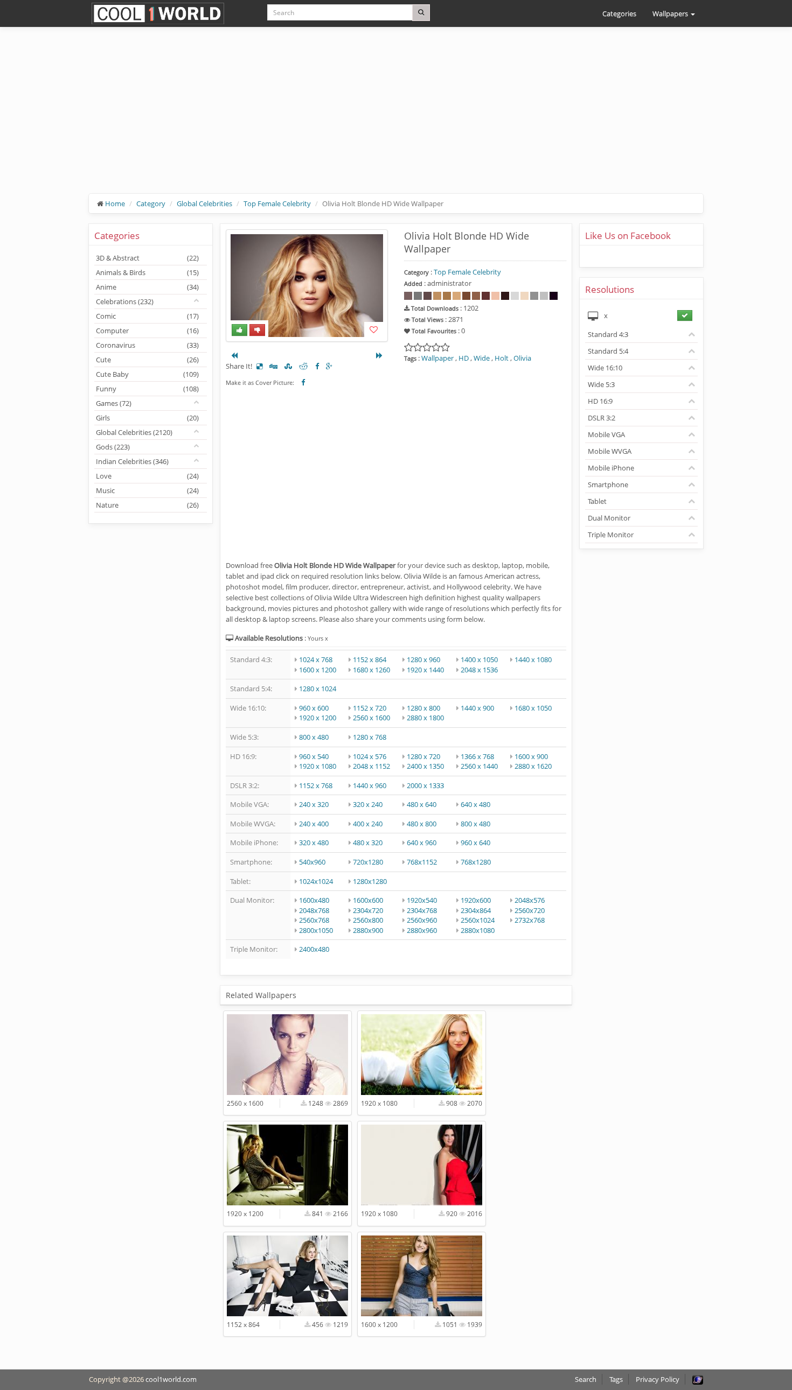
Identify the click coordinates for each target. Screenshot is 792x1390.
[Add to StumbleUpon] (288, 366)
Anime (147, 287)
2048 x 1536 (479, 670)
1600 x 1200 (317, 670)
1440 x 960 (369, 785)
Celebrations (125, 301)
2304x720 (368, 910)
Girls (147, 418)
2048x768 (314, 910)
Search (585, 1379)
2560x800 (368, 920)
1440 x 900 (477, 708)
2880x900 (368, 930)
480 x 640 (421, 804)
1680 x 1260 (371, 670)
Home (115, 203)
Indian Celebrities (132, 461)
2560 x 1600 (371, 717)
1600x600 (368, 900)
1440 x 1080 (533, 659)
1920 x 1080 (317, 766)
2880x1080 (478, 930)
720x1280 (368, 862)
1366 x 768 (477, 756)
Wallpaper (437, 358)
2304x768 (422, 910)
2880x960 (422, 930)
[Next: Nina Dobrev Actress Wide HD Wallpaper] (379, 355)
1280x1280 (370, 881)
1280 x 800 (423, 708)
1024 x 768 (315, 659)
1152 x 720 (369, 708)
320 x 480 (314, 842)
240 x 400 (314, 824)
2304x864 (476, 910)
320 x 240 (368, 804)
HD (463, 358)
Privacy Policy (657, 1379)
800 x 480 (314, 737)
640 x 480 (475, 804)
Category (150, 203)
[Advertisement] (396, 118)
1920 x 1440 (425, 670)
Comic (147, 316)
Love (147, 476)
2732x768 (530, 920)
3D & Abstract (147, 258)
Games (113, 403)
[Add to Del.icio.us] (259, 366)
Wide (482, 358)
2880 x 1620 (533, 766)
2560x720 (530, 910)
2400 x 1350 (425, 766)
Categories (619, 13)
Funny (147, 389)
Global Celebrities (204, 203)
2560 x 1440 (479, 766)
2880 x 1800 (425, 717)
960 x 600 (314, 708)
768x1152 (422, 862)
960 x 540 (314, 756)
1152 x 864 (369, 659)
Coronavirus (147, 345)
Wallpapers (671, 13)
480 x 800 (421, 824)
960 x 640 (475, 842)
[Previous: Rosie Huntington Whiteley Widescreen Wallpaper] (234, 355)
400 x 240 (368, 824)
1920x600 (476, 900)
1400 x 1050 (479, 659)
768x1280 (476, 862)
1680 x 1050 (533, 708)
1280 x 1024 (317, 688)
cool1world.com (171, 1379)
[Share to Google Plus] (329, 366)
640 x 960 (421, 842)
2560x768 (314, 920)
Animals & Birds (147, 272)
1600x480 (314, 900)
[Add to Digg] (273, 366)
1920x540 (422, 900)
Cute (147, 359)
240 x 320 (314, 804)
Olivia (522, 358)
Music (147, 490)
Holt (502, 358)
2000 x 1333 (425, 785)
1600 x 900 (531, 756)
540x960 (312, 862)
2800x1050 (316, 930)
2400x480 (314, 949)
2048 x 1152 (371, 766)
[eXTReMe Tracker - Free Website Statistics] (697, 1379)
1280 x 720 (423, 756)
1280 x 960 (423, 659)
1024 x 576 (369, 756)
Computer (147, 330)
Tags (616, 1379)
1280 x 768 (369, 737)
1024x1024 (316, 881)
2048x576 (530, 900)
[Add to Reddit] (303, 366)
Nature (147, 505)
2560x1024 (478, 920)
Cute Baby (147, 374)
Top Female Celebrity (277, 203)
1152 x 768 (315, 785)
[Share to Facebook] (317, 366)
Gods (113, 447)
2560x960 (422, 920)
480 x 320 (368, 842)
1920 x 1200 (317, 717)
